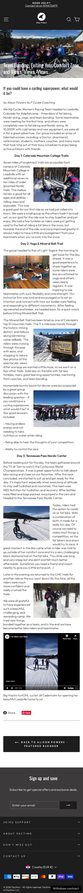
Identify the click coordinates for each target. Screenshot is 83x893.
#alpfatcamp (29, 113)
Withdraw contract (66, 888)
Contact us (14, 856)
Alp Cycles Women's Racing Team (30, 109)
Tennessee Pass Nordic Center (42, 498)
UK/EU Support (17, 822)
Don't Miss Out (17, 844)
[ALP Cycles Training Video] (41, 661)
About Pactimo (17, 833)
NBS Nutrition (12, 490)
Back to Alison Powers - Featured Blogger (44, 744)
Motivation (20, 57)
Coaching (8, 57)
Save (27, 712)
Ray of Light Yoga (43, 250)
